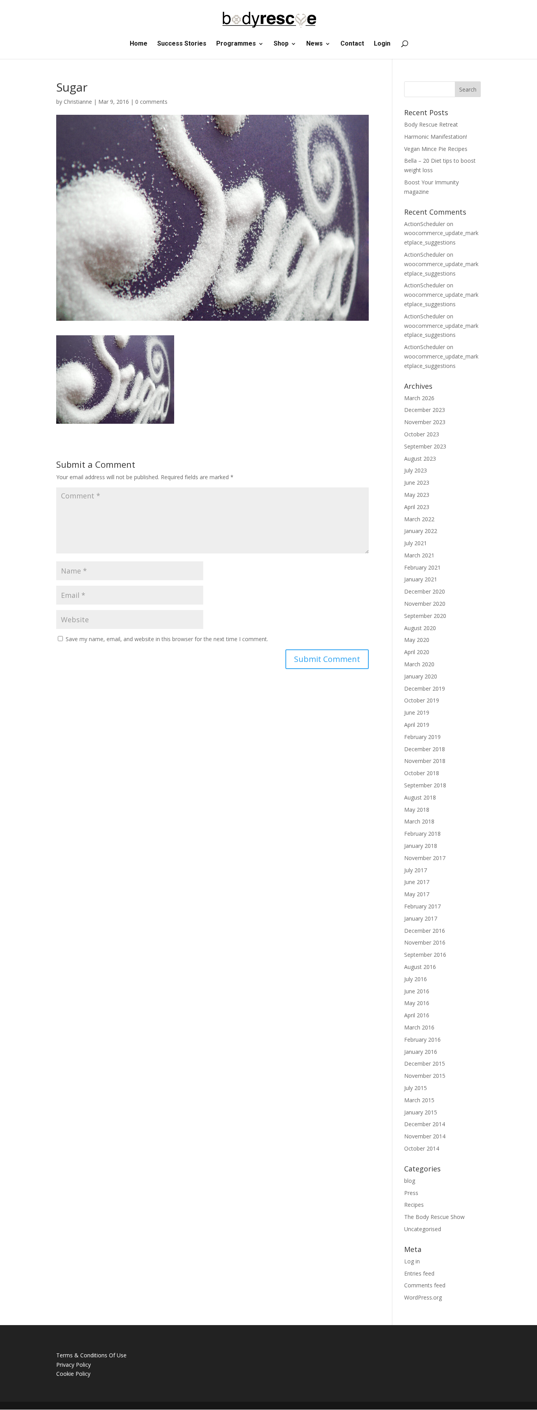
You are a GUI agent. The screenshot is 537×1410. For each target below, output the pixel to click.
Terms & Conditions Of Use (91, 1355)
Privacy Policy (73, 1364)
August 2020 (420, 628)
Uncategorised (422, 1229)
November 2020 (424, 603)
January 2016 (420, 1051)
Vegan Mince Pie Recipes (435, 149)
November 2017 (424, 858)
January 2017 (420, 918)
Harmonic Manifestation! (435, 136)
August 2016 (420, 967)
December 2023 (424, 410)
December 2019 (424, 688)
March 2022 (419, 519)
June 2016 (416, 991)
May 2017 (416, 894)
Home (138, 44)
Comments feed (424, 1285)
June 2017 (416, 882)
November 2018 (424, 761)
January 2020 (420, 676)
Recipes (414, 1204)
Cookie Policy (73, 1373)
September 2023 (425, 446)
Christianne (78, 101)
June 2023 (416, 482)
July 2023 (415, 470)
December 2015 (424, 1063)
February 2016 (422, 1039)
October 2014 (421, 1148)
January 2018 (420, 845)
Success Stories (181, 44)
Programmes (236, 44)
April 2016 (416, 1015)
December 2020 (424, 591)
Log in (412, 1261)
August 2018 (420, 797)
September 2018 (425, 785)
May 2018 (416, 809)
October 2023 (421, 434)
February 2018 (422, 833)
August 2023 (420, 458)
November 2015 (424, 1075)
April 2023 (416, 507)
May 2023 (416, 494)
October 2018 (421, 773)
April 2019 (416, 724)
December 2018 (424, 749)
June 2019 (416, 712)
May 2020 (416, 639)
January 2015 (420, 1112)
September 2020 (425, 616)
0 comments (151, 101)
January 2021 (420, 579)
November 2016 (424, 942)
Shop (281, 44)
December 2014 (424, 1124)
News (314, 44)
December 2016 (424, 930)
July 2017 (415, 870)
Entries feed (419, 1273)
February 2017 (422, 906)
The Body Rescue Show (434, 1217)
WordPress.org (423, 1297)
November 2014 (424, 1136)
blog (409, 1180)
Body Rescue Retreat (431, 124)
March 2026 (419, 398)
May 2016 (416, 1003)
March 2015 (419, 1100)
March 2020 (419, 664)
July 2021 (415, 543)
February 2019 (422, 737)
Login (382, 44)
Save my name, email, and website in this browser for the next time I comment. (167, 639)
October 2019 (421, 700)
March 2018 (419, 821)
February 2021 (422, 567)
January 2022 (420, 531)
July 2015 (415, 1088)
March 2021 (419, 555)
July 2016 (415, 979)
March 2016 (419, 1027)
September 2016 (425, 954)
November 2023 (424, 422)
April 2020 (416, 652)
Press (411, 1193)
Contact (352, 44)
